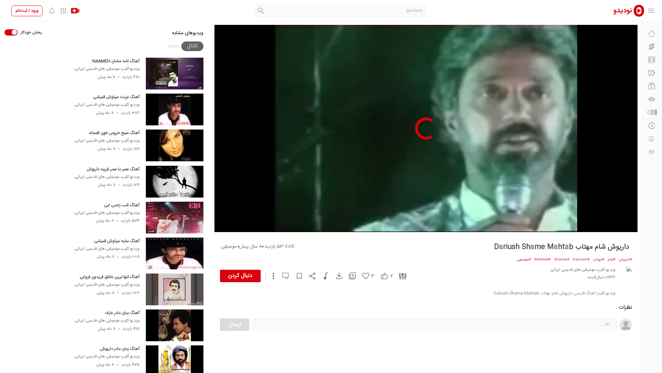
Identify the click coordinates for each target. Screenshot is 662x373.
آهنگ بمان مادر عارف (122, 312)
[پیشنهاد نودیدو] (651, 59)
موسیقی (229, 246)
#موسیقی (524, 259)
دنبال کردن (240, 275)
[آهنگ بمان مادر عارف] (174, 325)
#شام (611, 259)
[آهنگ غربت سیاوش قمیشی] (174, 109)
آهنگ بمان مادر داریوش (120, 348)
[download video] (335, 275)
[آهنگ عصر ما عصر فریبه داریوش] (174, 182)
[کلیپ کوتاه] (651, 46)
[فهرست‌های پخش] (651, 86)
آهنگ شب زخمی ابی (122, 205)
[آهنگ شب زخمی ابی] (174, 217)
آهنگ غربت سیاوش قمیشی (116, 97)
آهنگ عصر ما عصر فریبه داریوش (113, 169)
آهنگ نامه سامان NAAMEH (116, 61)
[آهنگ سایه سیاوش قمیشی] (174, 253)
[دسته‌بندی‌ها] (651, 112)
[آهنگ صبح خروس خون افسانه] (174, 145)
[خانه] (651, 33)
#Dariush (581, 259)
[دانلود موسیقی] (322, 275)
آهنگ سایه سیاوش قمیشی (117, 241)
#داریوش (625, 259)
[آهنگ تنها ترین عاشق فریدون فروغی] (174, 289)
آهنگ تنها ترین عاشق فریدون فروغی (110, 277)
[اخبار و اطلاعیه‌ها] (651, 152)
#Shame (561, 259)
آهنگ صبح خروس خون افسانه (114, 133)
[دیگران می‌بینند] (651, 99)
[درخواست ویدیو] (651, 138)
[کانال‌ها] (651, 72)
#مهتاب (598, 259)
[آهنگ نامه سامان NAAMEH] (174, 73)
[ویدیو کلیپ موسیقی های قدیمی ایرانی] (625, 273)
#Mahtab (542, 259)
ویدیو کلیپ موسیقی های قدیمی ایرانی (107, 68)
